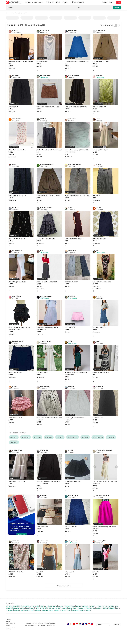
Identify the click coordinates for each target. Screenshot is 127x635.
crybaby (58, 608)
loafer (69, 610)
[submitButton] (117, 7)
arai (22, 610)
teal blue (60, 606)
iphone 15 (43, 608)
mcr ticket (10, 610)
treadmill (82, 610)
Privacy (42, 625)
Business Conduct (49, 625)
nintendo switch (27, 606)
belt (112, 606)
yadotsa (78, 606)
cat (45, 606)
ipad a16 (26, 610)
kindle (49, 608)
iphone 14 (67, 606)
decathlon (85, 606)
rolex (41, 606)
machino (88, 610)
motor (37, 608)
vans (27, 608)
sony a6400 (106, 606)
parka (70, 608)
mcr (32, 610)
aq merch (92, 606)
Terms (37, 625)
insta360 (105, 608)
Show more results (63, 586)
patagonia (75, 610)
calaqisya (45, 610)
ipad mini (17, 610)
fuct (53, 608)
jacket (32, 608)
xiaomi (75, 608)
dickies (49, 606)
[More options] (9, 70)
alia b (73, 606)
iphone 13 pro (91, 608)
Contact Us (35, 623)
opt (117, 608)
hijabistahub (81, 608)
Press (41, 623)
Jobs (53, 623)
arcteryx (64, 608)
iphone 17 (63, 610)
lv (119, 608)
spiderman (37, 610)
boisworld (16, 608)
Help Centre (28, 623)
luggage (99, 606)
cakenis (22, 608)
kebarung (36, 606)
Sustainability (47, 623)
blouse (55, 606)
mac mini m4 (17, 606)
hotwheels (9, 606)
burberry (98, 608)
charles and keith (54, 610)
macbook (112, 608)
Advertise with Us (29, 625)
